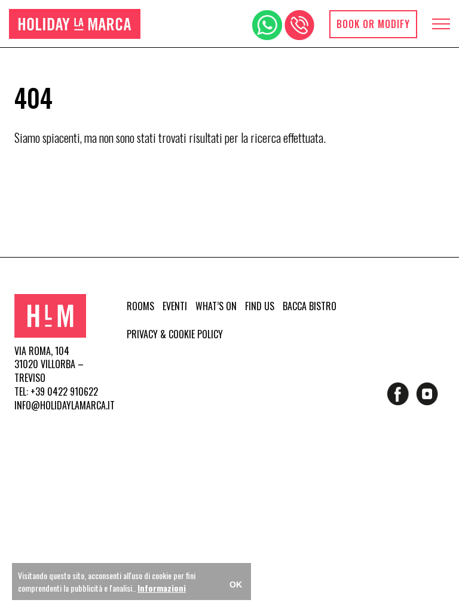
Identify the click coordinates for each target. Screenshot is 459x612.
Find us (259, 306)
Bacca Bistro (309, 306)
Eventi (175, 306)
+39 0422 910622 (64, 391)
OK (236, 584)
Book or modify (373, 24)
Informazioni (161, 588)
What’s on (216, 306)
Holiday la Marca (74, 24)
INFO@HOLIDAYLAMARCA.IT (64, 405)
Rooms (140, 306)
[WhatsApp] (267, 25)
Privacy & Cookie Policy (175, 334)
